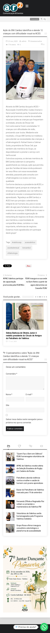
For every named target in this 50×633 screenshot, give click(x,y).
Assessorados (36, 41)
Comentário (11, 374)
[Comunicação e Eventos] (13, 8)
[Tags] (41, 446)
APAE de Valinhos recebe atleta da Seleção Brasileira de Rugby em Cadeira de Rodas (30, 468)
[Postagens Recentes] (8, 446)
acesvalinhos (30, 242)
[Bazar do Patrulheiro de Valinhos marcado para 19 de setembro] (10, 492)
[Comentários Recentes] (30, 446)
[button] (44, 627)
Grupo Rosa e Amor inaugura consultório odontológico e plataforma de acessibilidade (29, 528)
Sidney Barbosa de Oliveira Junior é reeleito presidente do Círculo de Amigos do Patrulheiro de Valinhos (24, 336)
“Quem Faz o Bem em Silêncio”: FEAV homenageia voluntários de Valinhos (30, 456)
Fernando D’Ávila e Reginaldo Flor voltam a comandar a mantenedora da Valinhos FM (30, 504)
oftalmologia (12, 253)
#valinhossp (16, 242)
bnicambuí (27, 248)
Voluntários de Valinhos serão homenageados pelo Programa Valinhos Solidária (30, 516)
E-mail (29, 394)
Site (7, 405)
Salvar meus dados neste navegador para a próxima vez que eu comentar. (24, 421)
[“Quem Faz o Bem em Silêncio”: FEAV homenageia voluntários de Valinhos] (10, 456)
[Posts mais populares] (19, 446)
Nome (9, 394)
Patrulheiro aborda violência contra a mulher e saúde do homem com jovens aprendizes (30, 480)
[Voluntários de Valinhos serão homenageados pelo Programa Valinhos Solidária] (10, 516)
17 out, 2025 (12, 341)
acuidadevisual (13, 248)
